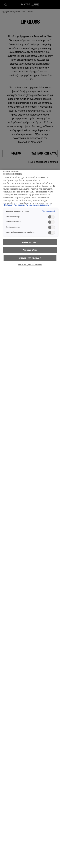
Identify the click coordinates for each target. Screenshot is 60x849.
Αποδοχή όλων (30, 250)
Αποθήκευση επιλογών (30, 258)
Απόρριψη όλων (30, 242)
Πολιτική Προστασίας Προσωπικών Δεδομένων (27, 205)
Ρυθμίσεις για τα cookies (30, 264)
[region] (30, 509)
